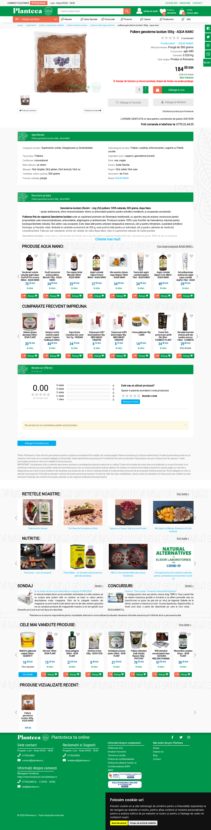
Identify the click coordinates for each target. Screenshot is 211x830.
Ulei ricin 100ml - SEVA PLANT (50, 652)
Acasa (156, 748)
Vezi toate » (183, 493)
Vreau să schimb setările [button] (143, 823)
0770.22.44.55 (185, 124)
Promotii (128, 19)
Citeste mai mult (107, 239)
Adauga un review (130, 402)
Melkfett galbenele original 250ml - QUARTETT (27, 653)
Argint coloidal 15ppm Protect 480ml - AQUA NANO (96, 275)
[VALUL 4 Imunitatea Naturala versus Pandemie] (129, 557)
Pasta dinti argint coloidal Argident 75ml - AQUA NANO (141, 275)
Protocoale (110, 19)
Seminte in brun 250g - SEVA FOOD (94, 652)
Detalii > (99, 585)
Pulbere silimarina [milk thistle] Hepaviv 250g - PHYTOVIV (139, 655)
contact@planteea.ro (32, 760)
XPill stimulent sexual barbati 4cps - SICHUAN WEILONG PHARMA (161, 655)
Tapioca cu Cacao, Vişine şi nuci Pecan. (128, 528)
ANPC (111, 770)
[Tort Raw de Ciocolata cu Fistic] (84, 513)
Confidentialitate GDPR (119, 766)
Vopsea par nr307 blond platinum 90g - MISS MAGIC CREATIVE (97, 336)
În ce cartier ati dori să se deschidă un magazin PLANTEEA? (63, 591)
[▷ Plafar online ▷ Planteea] (30, 10)
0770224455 (27, 755)
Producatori (168, 19)
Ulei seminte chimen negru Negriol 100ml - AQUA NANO (119, 275)
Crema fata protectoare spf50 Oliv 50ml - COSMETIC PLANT (163, 336)
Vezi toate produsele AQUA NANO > (175, 246)
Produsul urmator (92, 111)
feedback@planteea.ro (78, 760)
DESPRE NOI (171, 3)
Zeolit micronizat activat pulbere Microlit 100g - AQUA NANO (52, 276)
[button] (18, 275)
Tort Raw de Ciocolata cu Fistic (83, 528)
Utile (189, 19)
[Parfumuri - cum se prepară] (38, 557)
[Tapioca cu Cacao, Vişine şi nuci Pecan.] (129, 513)
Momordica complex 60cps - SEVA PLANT (183, 653)
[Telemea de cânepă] (38, 513)
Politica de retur (115, 748)
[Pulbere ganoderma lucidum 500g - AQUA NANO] (60, 62)
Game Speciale (90, 19)
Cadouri (147, 19)
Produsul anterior (28, 111)
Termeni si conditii (116, 755)
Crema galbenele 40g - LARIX (141, 333)
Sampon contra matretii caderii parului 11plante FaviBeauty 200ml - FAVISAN (52, 337)
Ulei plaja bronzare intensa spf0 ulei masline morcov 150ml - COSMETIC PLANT (185, 337)
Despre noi (158, 751)
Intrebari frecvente (117, 751)
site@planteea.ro (30, 786)
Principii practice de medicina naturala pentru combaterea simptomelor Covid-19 (173, 575)
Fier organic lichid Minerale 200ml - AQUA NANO (74, 275)
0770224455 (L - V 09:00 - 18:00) (38, 781)
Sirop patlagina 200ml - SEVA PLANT (72, 653)
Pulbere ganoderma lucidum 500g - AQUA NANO (27, 717)
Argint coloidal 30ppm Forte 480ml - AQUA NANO (163, 275)
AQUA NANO (122, 178)
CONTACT (198, 3)
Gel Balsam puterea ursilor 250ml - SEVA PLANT (117, 653)
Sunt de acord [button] (119, 823)
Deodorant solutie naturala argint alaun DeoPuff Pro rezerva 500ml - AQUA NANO (30, 276)
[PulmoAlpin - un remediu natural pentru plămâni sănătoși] (84, 557)
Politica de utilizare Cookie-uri (122, 763)
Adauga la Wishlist (175, 102)
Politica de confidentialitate (121, 759)
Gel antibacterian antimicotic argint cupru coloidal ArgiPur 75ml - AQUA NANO (185, 277)
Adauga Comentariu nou (37, 443)
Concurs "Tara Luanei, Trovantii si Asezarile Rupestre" (151, 591)
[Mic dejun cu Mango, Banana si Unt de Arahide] (174, 513)
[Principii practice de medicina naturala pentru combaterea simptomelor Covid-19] (174, 557)
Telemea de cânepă (37, 528)
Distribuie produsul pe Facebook (178, 111)
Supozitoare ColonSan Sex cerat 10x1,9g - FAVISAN (74, 335)
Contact (157, 759)
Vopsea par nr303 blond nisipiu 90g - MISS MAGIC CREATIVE (119, 336)
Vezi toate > (185, 624)
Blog (155, 755)
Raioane (68, 19)
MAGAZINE (185, 3)
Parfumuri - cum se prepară (37, 572)
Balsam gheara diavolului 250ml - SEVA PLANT (30, 335)
